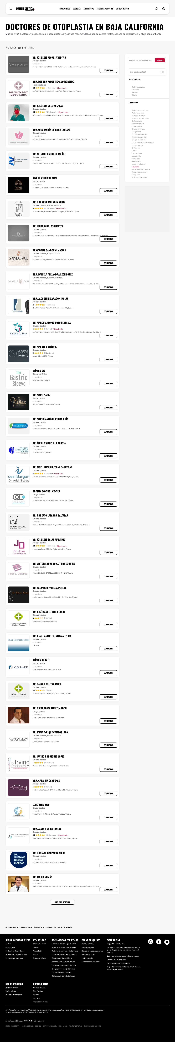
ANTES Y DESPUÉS (122, 8)
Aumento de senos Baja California (64, 947)
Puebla (35, 954)
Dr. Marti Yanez (41, 395)
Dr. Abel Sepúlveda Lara (14, 958)
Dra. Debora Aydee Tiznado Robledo (53, 81)
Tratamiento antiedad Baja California (65, 951)
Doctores (22, 47)
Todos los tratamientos (140, 110)
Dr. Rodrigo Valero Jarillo (49, 202)
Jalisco (35, 947)
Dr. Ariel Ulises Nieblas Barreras (52, 467)
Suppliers (36, 998)
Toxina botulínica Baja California (63, 976)
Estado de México (39, 958)
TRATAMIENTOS (64, 8)
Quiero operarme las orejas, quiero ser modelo (123, 956)
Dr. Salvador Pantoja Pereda (49, 588)
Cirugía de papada (138, 129)
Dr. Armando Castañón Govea (16, 954)
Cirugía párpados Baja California (63, 969)
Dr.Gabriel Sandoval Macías (49, 250)
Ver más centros (62, 902)
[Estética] (25, 9)
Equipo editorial (11, 991)
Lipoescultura (137, 153)
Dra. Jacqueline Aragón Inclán (50, 298)
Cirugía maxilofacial (139, 140)
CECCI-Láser (10, 947)
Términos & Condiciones (92, 1026)
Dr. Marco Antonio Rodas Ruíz (50, 419)
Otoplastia (135, 167)
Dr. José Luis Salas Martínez (49, 539)
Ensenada (135, 90)
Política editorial (75, 1026)
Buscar (160, 60)
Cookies (38, 1026)
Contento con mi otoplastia (116, 960)
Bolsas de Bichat (138, 124)
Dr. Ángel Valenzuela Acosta (49, 443)
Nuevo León (37, 951)
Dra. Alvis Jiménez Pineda (47, 829)
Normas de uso (27, 1026)
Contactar (108, 70)
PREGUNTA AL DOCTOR (105, 8)
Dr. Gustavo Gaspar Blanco (49, 853)
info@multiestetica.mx (36, 1021)
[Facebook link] (158, 942)
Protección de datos (13, 1026)
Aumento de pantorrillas (140, 118)
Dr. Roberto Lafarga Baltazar (50, 515)
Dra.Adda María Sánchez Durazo (51, 130)
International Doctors (40, 1002)
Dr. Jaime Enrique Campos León (50, 732)
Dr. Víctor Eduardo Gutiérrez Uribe (54, 563)
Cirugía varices (137, 145)
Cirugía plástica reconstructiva (143, 142)
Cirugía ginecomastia (139, 134)
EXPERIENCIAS (89, 8)
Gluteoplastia (136, 148)
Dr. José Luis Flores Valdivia (49, 57)
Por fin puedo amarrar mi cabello (118, 963)
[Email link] (166, 942)
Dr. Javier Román (42, 877)
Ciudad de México (39, 944)
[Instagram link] (150, 942)
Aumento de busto (138, 116)
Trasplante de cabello (139, 177)
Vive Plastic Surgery (45, 178)
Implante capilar (87, 958)
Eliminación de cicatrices (91, 962)
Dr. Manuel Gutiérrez (45, 347)
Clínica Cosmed (41, 660)
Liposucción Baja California (61, 972)
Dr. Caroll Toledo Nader (47, 684)
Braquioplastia (137, 126)
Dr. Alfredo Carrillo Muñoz (49, 154)
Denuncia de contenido (14, 995)
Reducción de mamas (139, 172)
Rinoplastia (136, 175)
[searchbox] (142, 60)
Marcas (36, 995)
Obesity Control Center (46, 491)
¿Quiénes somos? (12, 987)
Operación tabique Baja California (64, 944)
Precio (31, 47)
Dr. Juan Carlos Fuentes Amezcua (52, 636)
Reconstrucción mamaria (141, 169)
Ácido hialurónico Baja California (63, 962)
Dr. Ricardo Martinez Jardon (50, 708)
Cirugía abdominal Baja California (64, 965)
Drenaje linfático (88, 944)
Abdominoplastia (138, 113)
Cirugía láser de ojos (139, 137)
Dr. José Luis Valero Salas (48, 106)
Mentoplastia (136, 161)
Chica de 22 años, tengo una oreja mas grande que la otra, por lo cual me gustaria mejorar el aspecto (123, 949)
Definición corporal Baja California (64, 954)
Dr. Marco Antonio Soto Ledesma (52, 322)
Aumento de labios (88, 954)
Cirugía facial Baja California (62, 958)
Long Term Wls (41, 804)
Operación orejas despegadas (92, 951)
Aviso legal (63, 1026)
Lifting (134, 151)
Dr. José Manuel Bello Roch (49, 612)
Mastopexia (136, 159)
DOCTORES (77, 8)
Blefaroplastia (137, 121)
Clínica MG (39, 371)
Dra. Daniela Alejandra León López (53, 274)
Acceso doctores (39, 987)
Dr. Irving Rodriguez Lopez (48, 756)
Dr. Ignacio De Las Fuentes (48, 226)
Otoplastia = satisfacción (116, 944)
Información (11, 47)
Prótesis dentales (88, 947)
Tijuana (134, 95)
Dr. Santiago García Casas (15, 951)
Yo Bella (8, 944)
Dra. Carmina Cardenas (46, 780)
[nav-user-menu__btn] (163, 8)
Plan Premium (38, 991)
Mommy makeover (138, 164)
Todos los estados (138, 87)
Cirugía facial (136, 132)
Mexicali (135, 92)
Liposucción (136, 156)
